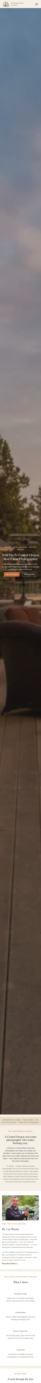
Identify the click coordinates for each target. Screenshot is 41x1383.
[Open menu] (36, 4)
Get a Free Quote (12, 574)
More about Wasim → (10, 1263)
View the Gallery (29, 574)
